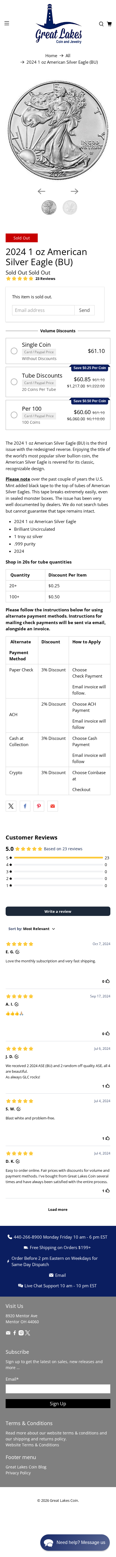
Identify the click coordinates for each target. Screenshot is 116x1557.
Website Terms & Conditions (32, 1444)
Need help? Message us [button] (81, 1542)
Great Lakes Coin (64, 1500)
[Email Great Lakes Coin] (8, 1334)
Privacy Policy (18, 1472)
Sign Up (58, 1403)
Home (51, 55)
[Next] (74, 191)
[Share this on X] (11, 806)
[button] (57, 351)
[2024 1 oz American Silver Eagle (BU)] (58, 130)
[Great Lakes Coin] (58, 23)
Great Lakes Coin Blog (26, 1467)
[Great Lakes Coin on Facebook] (14, 1334)
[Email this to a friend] (52, 806)
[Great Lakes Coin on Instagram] (21, 1334)
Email (12, 1379)
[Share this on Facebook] (25, 806)
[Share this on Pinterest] (39, 806)
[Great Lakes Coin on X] (27, 1334)
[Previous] (41, 191)
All (68, 55)
